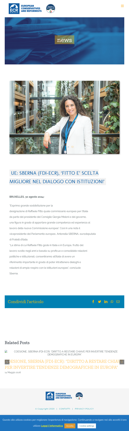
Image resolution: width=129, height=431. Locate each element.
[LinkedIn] (106, 302)
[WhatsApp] (112, 302)
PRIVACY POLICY (84, 409)
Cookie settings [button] (86, 426)
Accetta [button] (69, 426)
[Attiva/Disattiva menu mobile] (122, 6)
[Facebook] (93, 302)
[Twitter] (99, 302)
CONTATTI (64, 409)
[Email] (118, 302)
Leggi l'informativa (52, 425)
